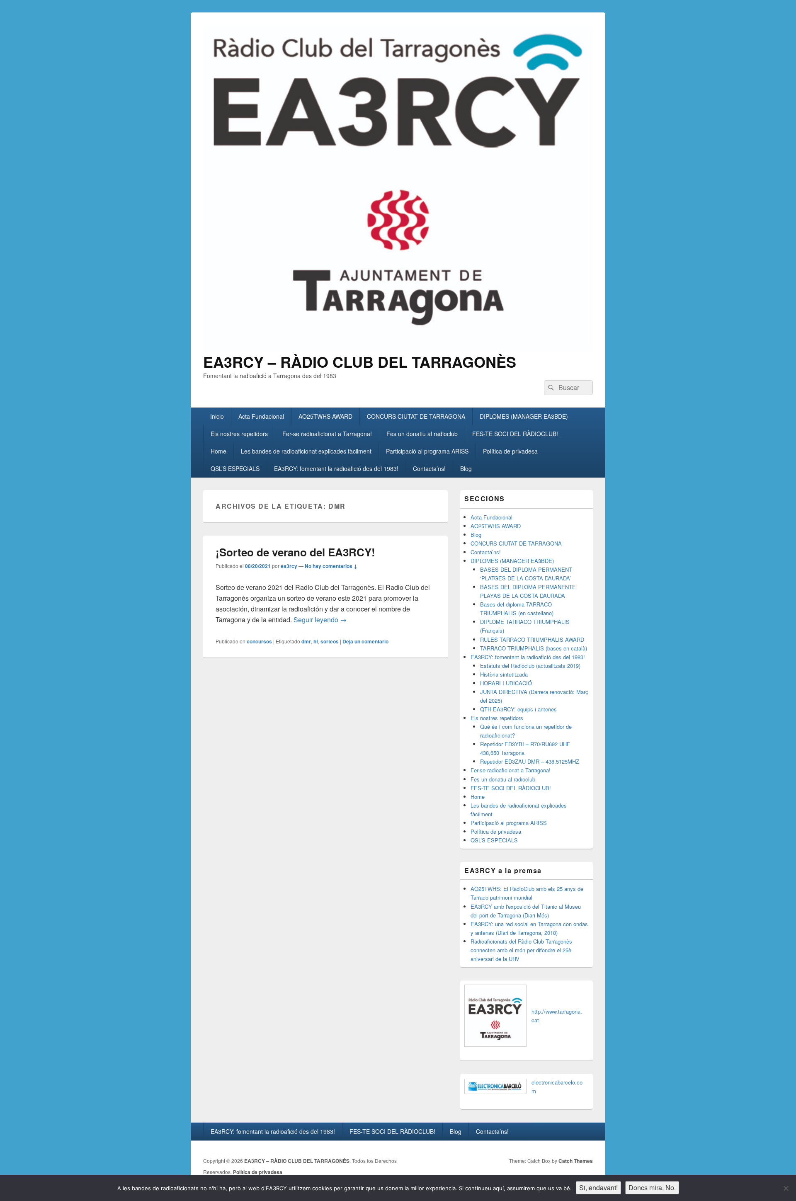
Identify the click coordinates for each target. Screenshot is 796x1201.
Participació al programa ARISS (427, 451)
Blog (466, 468)
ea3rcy (289, 566)
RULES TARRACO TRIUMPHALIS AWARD (532, 639)
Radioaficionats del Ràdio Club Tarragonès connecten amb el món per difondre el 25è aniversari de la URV (521, 950)
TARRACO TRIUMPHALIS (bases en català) (533, 648)
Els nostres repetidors (239, 433)
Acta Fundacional (261, 416)
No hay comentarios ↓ (331, 566)
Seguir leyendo (320, 619)
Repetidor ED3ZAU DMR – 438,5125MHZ (529, 761)
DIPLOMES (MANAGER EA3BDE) (524, 416)
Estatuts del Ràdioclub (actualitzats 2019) (530, 666)
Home (218, 451)
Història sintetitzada (504, 674)
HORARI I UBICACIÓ (506, 683)
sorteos (329, 641)
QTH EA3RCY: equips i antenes (518, 709)
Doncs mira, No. (652, 1187)
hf (315, 641)
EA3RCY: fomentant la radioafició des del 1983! (336, 468)
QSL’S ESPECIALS (235, 468)
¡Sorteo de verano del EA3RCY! (295, 552)
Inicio (217, 416)
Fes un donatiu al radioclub (422, 433)
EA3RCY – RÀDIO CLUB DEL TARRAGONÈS (359, 361)
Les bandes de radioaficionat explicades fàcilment (306, 451)
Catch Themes (575, 1161)
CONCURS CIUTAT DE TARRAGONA (416, 416)
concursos (259, 641)
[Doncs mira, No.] (785, 1188)
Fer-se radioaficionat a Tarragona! (327, 433)
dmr (306, 641)
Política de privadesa (510, 451)
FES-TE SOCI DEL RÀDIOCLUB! (515, 433)
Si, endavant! (598, 1187)
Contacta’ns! (429, 468)
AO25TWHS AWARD (325, 416)
